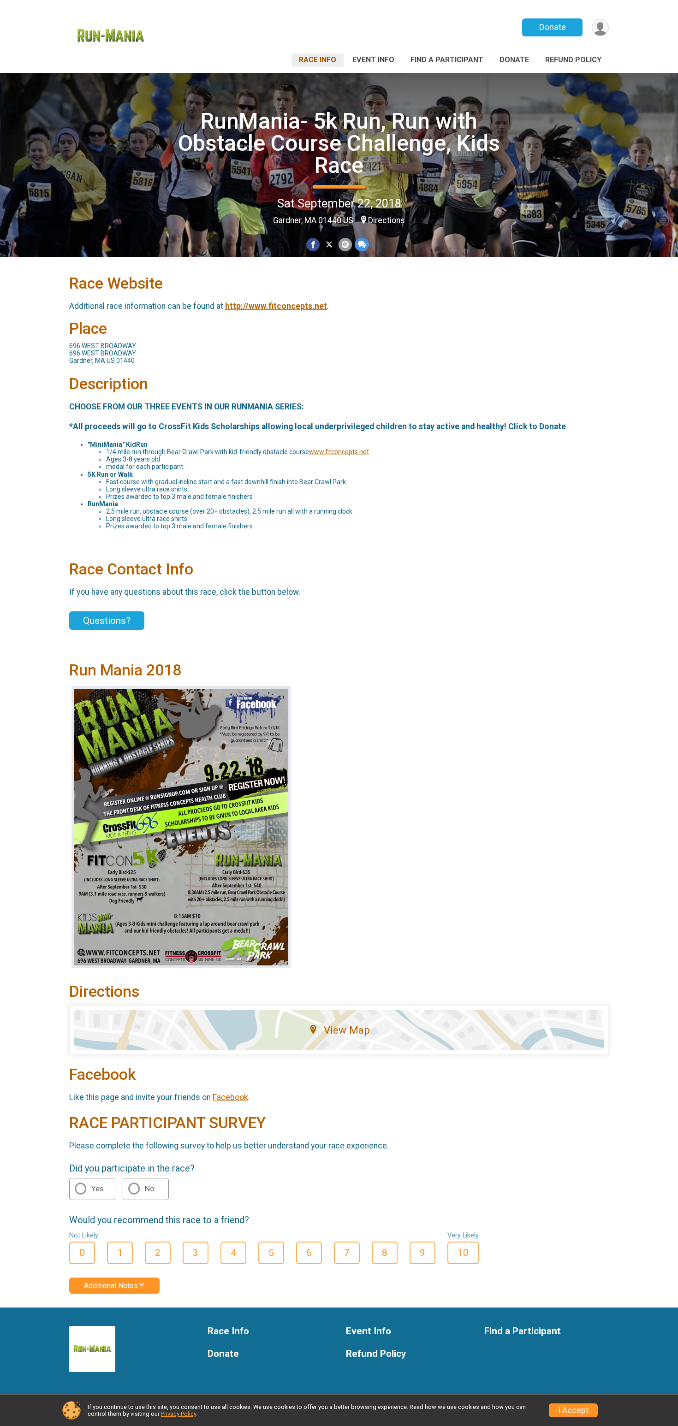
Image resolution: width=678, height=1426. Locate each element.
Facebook (230, 1097)
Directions (386, 220)
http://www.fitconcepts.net (276, 306)
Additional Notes (111, 1285)
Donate (552, 27)
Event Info (373, 59)
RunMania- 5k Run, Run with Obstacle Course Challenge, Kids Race (339, 143)
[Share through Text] (362, 244)
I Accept (573, 1410)
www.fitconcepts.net (339, 452)
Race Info (317, 59)
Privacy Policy (178, 1413)
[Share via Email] (345, 244)
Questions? (107, 620)
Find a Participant (446, 59)
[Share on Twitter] (329, 244)
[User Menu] (600, 27)
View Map (347, 1030)
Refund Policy (573, 59)
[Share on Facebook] (313, 244)
